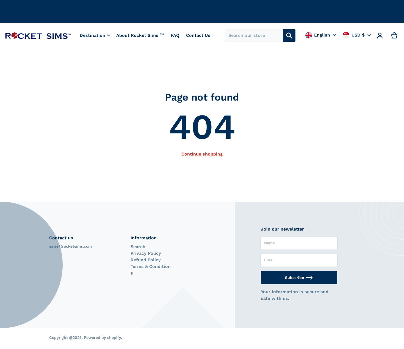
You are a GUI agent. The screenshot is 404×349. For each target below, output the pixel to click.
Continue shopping (202, 154)
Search (138, 246)
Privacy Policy (146, 253)
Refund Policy (146, 259)
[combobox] (254, 35)
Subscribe (294, 277)
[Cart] (394, 35)
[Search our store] (289, 35)
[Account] (380, 35)
